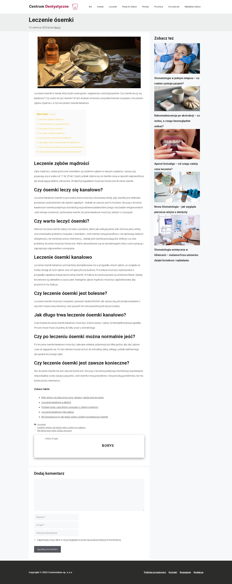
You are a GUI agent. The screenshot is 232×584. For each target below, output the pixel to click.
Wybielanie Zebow (193, 7)
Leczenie (113, 7)
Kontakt (173, 572)
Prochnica (158, 7)
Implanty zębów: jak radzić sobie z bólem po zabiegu (61, 427)
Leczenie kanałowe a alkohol (56, 402)
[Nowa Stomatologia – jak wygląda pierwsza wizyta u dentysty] (177, 188)
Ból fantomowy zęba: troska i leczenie (54, 430)
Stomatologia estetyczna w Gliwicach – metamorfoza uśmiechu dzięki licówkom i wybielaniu (176, 255)
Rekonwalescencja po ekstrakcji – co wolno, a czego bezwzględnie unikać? (177, 121)
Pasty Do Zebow (129, 7)
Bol (90, 7)
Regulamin (185, 572)
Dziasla (100, 7)
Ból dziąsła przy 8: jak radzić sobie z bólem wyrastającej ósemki (74, 416)
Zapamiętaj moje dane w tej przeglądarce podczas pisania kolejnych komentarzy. (79, 539)
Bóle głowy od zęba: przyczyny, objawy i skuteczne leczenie (72, 397)
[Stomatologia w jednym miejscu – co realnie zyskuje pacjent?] (177, 59)
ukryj (52, 114)
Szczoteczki (173, 7)
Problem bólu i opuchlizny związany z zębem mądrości (69, 407)
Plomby (145, 7)
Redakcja (198, 572)
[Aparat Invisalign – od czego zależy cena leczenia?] (177, 145)
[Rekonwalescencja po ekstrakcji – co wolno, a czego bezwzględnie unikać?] (177, 99)
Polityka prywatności (155, 572)
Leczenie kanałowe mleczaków (57, 412)
